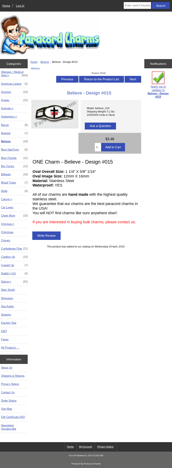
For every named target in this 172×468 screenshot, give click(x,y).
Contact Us (8, 392)
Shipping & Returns (13, 375)
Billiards (14, 174)
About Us (6, 367)
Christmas (7, 232)
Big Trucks (14, 166)
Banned (14, 133)
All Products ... (10, 347)
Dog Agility (7, 306)
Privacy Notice (10, 384)
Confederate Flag (14, 248)
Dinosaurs (7, 298)
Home (6, 5)
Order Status (9, 400)
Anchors (14, 92)
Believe (44, 62)
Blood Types (14, 182)
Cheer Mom (14, 215)
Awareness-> (9, 116)
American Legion (14, 83)
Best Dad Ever (14, 149)
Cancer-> (6, 199)
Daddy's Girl (14, 273)
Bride (14, 191)
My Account (85, 446)
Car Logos (7, 207)
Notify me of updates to (158, 92)
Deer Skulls (8, 289)
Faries (5, 339)
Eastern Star (8, 322)
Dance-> (14, 281)
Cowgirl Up (14, 265)
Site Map (6, 408)
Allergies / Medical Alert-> (14, 73)
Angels (14, 100)
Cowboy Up (14, 256)
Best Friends (14, 158)
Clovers (5, 240)
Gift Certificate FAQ (13, 417)
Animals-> (7, 108)
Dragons (6, 314)
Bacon (14, 125)
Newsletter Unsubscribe (8, 427)
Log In (20, 5)
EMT (4, 331)
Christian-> (7, 224)
